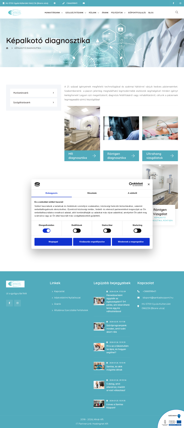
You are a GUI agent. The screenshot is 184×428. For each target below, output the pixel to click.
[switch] (77, 230)
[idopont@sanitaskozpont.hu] (84, 3)
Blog (150, 12)
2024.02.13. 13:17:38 (117, 322)
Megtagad (53, 242)
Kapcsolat (59, 291)
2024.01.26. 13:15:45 (117, 363)
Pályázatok (117, 12)
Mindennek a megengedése (131, 242)
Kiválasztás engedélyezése (92, 242)
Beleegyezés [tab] (52, 193)
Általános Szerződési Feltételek (71, 310)
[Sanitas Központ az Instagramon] (17, 303)
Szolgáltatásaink (74, 12)
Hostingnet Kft (100, 423)
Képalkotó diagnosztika (28, 48)
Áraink (105, 12)
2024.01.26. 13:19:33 (117, 342)
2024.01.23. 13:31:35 (117, 401)
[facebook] (173, 3)
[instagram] (180, 3)
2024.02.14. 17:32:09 (117, 291)
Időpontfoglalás (137, 12)
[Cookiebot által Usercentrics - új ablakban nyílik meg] (131, 184)
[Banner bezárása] (149, 184)
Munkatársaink (52, 12)
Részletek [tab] (92, 193)
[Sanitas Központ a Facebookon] (9, 303)
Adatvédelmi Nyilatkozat (67, 297)
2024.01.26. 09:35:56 (117, 380)
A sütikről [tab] (132, 193)
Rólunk (92, 12)
